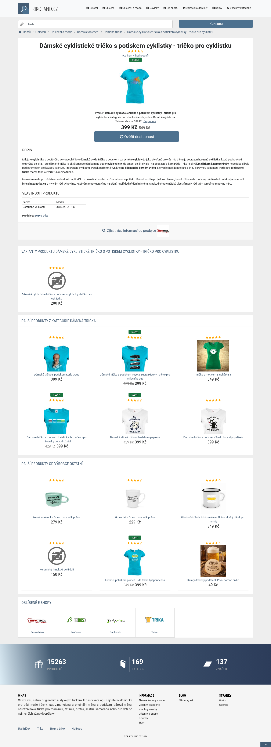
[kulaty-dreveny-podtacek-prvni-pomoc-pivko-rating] (213, 543)
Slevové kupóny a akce (152, 700)
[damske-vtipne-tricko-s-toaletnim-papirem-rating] (135, 400)
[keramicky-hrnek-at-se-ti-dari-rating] (57, 543)
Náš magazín (186, 700)
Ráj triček (24, 728)
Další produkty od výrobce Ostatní (52, 463)
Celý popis (150, 121)
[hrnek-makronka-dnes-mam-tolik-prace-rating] (57, 480)
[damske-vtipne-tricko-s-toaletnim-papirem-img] (135, 418)
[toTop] (265, 744)
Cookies (223, 704)
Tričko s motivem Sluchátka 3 (213, 374)
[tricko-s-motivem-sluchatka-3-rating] (213, 338)
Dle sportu (172, 8)
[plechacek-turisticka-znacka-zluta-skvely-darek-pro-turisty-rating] (213, 480)
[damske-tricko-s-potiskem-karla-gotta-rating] (57, 338)
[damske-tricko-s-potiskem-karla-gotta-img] (57, 355)
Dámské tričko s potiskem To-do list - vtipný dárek (213, 437)
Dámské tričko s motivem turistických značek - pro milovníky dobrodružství (56, 439)
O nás (222, 700)
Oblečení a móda (132, 8)
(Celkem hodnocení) (135, 55)
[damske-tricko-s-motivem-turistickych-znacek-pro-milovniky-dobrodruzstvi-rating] (57, 400)
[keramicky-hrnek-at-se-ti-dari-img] (57, 555)
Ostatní (94, 8)
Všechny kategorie (240, 8)
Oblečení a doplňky (196, 8)
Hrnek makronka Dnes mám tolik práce (56, 517)
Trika (40, 728)
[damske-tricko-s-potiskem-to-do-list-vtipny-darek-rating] (213, 400)
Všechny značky (148, 709)
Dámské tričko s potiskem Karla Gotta (56, 374)
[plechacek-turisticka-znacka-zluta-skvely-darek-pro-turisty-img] (213, 498)
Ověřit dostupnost (139, 136)
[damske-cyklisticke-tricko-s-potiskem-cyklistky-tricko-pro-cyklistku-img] (57, 280)
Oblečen (110, 8)
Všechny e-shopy (148, 713)
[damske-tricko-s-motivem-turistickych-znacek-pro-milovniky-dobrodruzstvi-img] (57, 418)
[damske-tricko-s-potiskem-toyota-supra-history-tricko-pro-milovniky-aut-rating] (135, 338)
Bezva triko (41, 215)
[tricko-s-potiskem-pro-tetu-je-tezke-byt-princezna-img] (135, 561)
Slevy (142, 722)
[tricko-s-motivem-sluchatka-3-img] (213, 355)
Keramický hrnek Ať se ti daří (57, 569)
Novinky (154, 8)
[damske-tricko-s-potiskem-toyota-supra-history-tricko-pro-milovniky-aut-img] (135, 355)
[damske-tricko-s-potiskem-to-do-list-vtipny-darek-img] (213, 418)
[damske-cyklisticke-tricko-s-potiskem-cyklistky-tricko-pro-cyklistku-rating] (57, 268)
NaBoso (77, 728)
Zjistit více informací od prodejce (131, 231)
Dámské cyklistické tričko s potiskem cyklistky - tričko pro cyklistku (56, 296)
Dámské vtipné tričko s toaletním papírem (135, 437)
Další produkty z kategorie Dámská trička (58, 321)
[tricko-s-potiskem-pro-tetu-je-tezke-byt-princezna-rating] (135, 543)
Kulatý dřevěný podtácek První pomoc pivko (213, 580)
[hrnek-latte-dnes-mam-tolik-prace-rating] (135, 480)
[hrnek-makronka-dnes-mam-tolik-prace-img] (57, 498)
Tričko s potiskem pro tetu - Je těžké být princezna (135, 580)
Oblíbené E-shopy (36, 602)
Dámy (218, 8)
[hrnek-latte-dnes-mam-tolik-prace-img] (135, 498)
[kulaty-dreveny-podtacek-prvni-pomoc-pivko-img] (213, 561)
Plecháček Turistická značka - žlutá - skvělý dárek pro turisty (213, 519)
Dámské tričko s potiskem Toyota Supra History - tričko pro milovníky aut (135, 376)
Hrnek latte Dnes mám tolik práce (135, 517)
